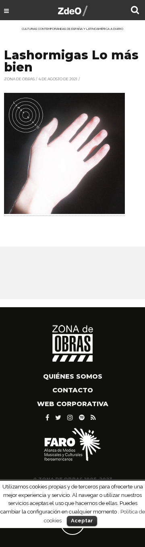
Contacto (72, 390)
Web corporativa (72, 404)
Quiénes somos (72, 376)
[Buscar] (135, 11)
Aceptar (82, 521)
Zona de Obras (19, 79)
